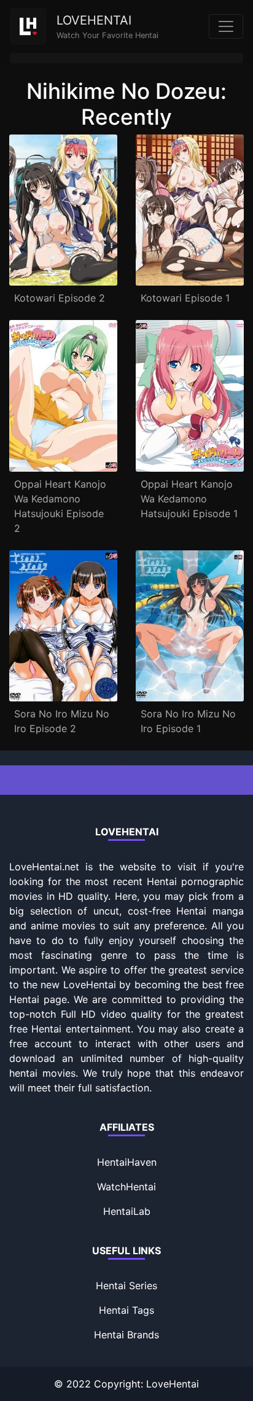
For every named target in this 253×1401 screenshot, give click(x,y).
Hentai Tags (126, 1310)
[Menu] (226, 26)
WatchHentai (126, 1187)
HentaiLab (126, 1211)
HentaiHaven (127, 1162)
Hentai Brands (126, 1335)
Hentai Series (126, 1285)
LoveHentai (172, 1384)
